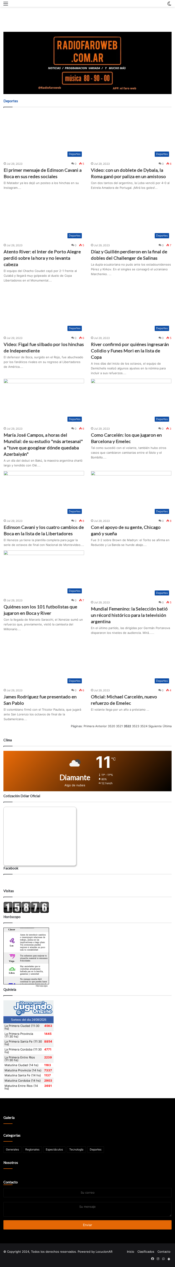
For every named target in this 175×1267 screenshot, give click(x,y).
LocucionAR (104, 1251)
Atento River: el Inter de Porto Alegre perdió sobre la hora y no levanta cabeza (42, 258)
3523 (135, 726)
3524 (143, 726)
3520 (111, 726)
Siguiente (155, 726)
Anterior (101, 726)
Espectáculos (54, 1149)
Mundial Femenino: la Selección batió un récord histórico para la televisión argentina (129, 615)
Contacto (10, 1182)
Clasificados (145, 1251)
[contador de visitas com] (26, 912)
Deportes (95, 1149)
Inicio (130, 1251)
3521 (119, 726)
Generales (12, 1149)
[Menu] (5, 5)
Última (167, 726)
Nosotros (10, 1162)
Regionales (32, 1149)
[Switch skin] (169, 5)
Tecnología (76, 1149)
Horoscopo (42, 985)
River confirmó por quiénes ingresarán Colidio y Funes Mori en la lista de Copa (130, 350)
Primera (89, 726)
